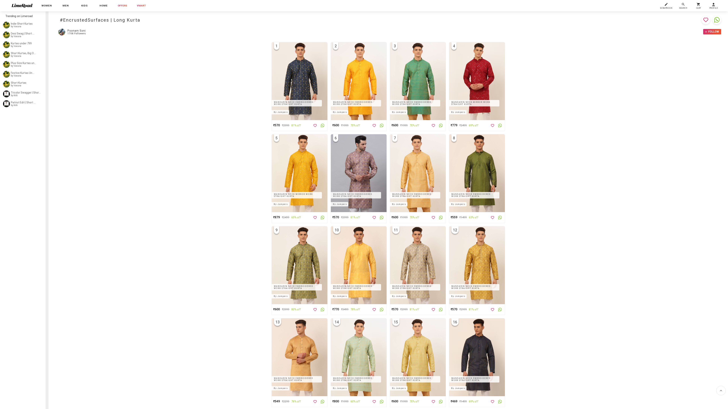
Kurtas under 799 (21, 43)
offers (122, 5)
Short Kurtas (18, 82)
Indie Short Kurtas (22, 23)
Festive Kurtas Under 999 (23, 72)
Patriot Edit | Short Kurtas (23, 102)
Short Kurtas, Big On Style (23, 53)
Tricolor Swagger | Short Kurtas (26, 92)
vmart (141, 5)
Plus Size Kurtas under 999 (24, 63)
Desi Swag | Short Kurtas (23, 33)
